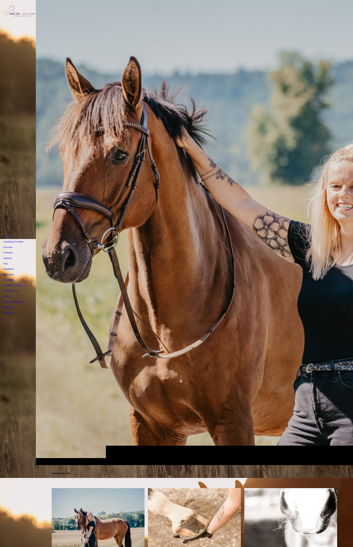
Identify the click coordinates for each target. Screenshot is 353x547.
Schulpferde (8, 280)
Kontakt (6, 296)
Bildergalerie (8, 274)
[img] (194, 232)
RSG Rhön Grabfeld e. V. (14, 285)
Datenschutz (8, 312)
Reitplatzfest (8, 269)
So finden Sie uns (10, 291)
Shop (5, 263)
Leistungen (8, 252)
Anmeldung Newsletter (13, 241)
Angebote (7, 258)
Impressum (8, 307)
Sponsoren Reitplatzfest (13, 302)
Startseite (7, 236)
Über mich (7, 247)
